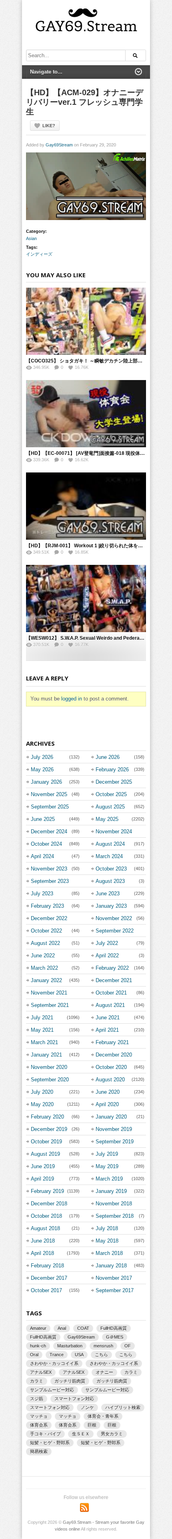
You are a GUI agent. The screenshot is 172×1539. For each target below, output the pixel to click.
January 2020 (111, 1117)
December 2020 (114, 1055)
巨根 (92, 1425)
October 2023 (111, 869)
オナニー (104, 1372)
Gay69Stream (59, 144)
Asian (31, 238)
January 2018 (111, 1266)
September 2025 (50, 807)
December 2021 (114, 980)
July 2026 (42, 757)
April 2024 (42, 856)
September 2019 (115, 1142)
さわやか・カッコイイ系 (54, 1363)
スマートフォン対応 (74, 1398)
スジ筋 (36, 1398)
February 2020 (47, 1117)
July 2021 (42, 1018)
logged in (71, 699)
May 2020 (42, 1104)
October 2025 (111, 794)
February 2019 (47, 1191)
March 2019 (109, 1179)
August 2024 (110, 844)
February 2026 (112, 769)
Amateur (38, 1328)
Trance (57, 1354)
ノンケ (87, 1407)
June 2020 (108, 1092)
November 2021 (49, 993)
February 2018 (47, 1266)
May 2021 (42, 1030)
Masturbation (69, 1345)
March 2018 (109, 1253)
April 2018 (42, 1253)
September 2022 (115, 931)
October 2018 (46, 1216)
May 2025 (107, 819)
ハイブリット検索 (122, 1407)
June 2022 (43, 956)
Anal (62, 1328)
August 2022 (45, 943)
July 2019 (107, 1154)
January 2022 (46, 980)
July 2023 (42, 894)
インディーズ (39, 254)
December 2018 (49, 1204)
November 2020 (49, 1067)
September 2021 (50, 1005)
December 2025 (114, 782)
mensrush (103, 1345)
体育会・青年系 (103, 1416)
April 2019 (42, 1179)
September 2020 (50, 1080)
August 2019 (45, 1154)
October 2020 (111, 1067)
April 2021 (107, 1030)
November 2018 (114, 1204)
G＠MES (114, 1337)
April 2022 (107, 956)
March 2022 (44, 968)
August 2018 (45, 1228)
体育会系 (39, 1425)
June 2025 (43, 819)
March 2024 (109, 856)
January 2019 (111, 1191)
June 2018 (43, 1241)
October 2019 (46, 1142)
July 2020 (42, 1092)
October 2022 (46, 931)
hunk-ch (38, 1345)
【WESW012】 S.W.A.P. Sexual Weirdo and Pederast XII (88, 638)
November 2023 (49, 869)
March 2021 (44, 1042)
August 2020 (110, 1080)
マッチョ (39, 1416)
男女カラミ (112, 1433)
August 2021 (110, 1005)
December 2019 (49, 1129)
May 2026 (42, 769)
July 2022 (107, 943)
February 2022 (112, 968)
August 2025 (110, 807)
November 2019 (114, 1129)
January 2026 (46, 782)
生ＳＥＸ (81, 1433)
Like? (48, 125)
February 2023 (47, 906)
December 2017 (49, 1278)
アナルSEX (41, 1372)
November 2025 (49, 794)
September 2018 (115, 1216)
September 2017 (115, 1290)
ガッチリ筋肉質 (69, 1381)
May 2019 (107, 1166)
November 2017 (114, 1278)
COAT (83, 1328)
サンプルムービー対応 (52, 1389)
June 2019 (43, 1166)
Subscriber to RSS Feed (84, 1507)
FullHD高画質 (113, 1328)
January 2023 (111, 906)
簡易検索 (39, 1451)
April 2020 (107, 1104)
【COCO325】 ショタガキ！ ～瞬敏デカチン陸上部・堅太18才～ (96, 361)
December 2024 (49, 832)
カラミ (131, 1372)
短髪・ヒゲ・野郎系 (50, 1442)
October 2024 (46, 844)
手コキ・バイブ (45, 1433)
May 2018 (107, 1241)
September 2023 (50, 881)
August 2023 (110, 881)
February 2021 (112, 1042)
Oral (34, 1354)
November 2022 (114, 918)
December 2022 (49, 918)
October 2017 (46, 1290)
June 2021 (108, 1018)
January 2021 (46, 1055)
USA (79, 1354)
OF (127, 1345)
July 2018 (107, 1228)
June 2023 (108, 894)
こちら (101, 1354)
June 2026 (108, 757)
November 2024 (114, 832)
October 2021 (111, 993)
